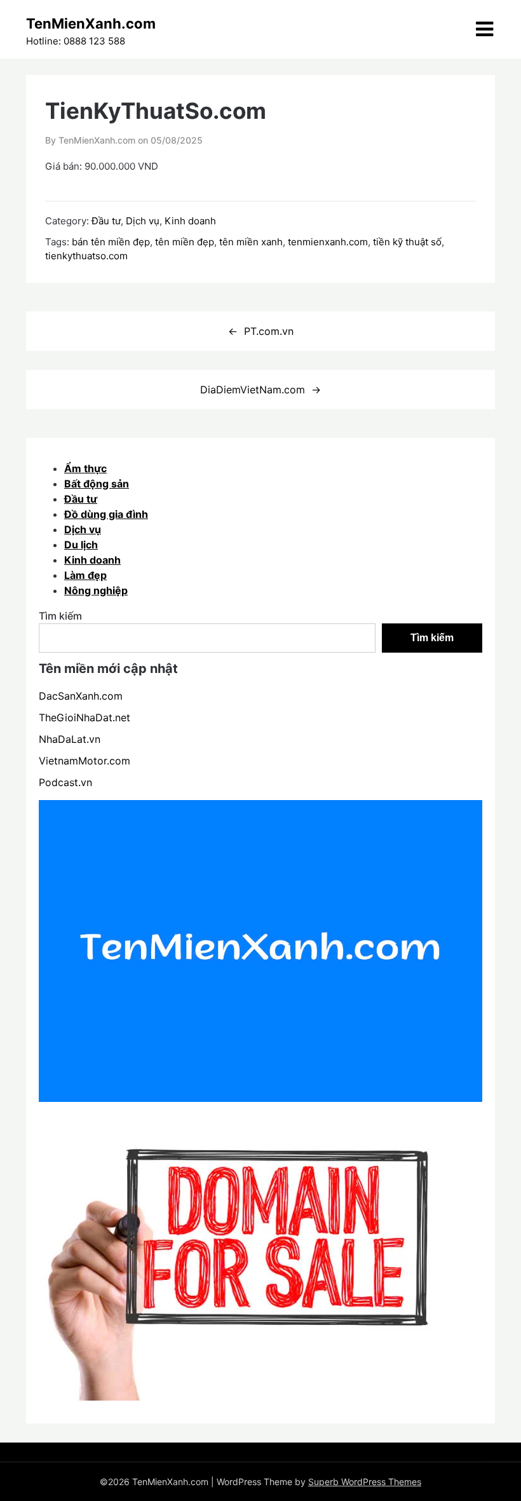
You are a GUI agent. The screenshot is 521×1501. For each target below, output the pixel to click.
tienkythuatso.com (86, 256)
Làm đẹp (85, 575)
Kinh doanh (190, 221)
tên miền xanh (251, 242)
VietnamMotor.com (84, 760)
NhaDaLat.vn (69, 739)
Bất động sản (96, 483)
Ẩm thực (85, 468)
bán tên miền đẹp (111, 242)
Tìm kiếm (60, 615)
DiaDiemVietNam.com (252, 389)
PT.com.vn (269, 331)
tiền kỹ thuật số (407, 242)
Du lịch (81, 544)
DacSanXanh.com (81, 695)
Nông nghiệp (96, 590)
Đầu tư (106, 221)
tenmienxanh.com (328, 242)
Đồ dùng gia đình (106, 514)
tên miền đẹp (184, 242)
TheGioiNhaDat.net (84, 717)
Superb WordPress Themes (364, 1481)
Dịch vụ (142, 221)
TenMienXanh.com (91, 23)
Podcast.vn (65, 782)
